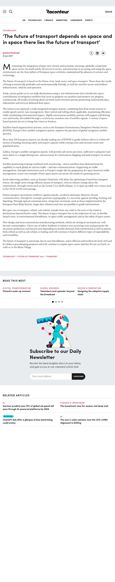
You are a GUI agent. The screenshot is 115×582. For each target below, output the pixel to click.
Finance (48, 20)
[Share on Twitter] (91, 53)
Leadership (76, 20)
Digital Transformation (17, 288)
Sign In (108, 11)
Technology (35, 20)
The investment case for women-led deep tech (84, 405)
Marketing (62, 20)
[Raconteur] (57, 11)
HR (24, 20)
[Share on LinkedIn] (97, 53)
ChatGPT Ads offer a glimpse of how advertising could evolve (28, 421)
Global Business (49, 288)
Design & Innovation (89, 288)
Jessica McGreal (11, 52)
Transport (51, 256)
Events (88, 20)
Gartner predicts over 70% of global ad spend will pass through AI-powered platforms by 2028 (28, 407)
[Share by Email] (103, 53)
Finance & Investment (72, 403)
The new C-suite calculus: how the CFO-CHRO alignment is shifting (84, 421)
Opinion (8, 416)
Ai (4, 403)
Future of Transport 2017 (31, 256)
